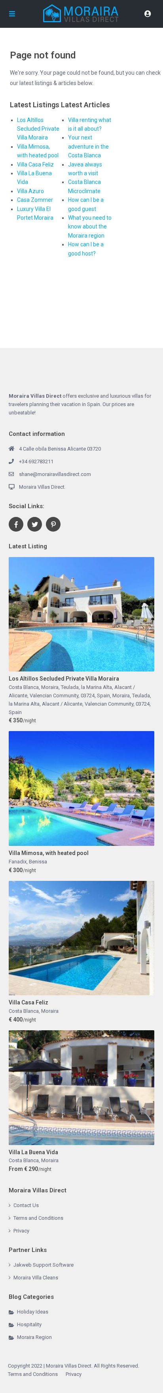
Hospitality (29, 1324)
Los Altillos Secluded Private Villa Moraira (38, 129)
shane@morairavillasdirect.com (55, 474)
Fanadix (18, 862)
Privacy (21, 1231)
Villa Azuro (30, 191)
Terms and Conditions (38, 1218)
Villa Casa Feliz (35, 164)
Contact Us (26, 1205)
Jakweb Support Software (43, 1265)
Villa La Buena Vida (33, 1152)
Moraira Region (34, 1337)
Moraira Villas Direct (41, 487)
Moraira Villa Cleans (35, 1278)
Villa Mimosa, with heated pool (49, 853)
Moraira (50, 1011)
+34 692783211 (36, 461)
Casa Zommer (35, 200)
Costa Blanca (24, 1011)
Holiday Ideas (32, 1312)
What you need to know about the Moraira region (90, 227)
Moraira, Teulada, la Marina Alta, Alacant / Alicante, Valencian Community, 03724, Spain (80, 704)
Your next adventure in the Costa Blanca (88, 146)
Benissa (38, 862)
